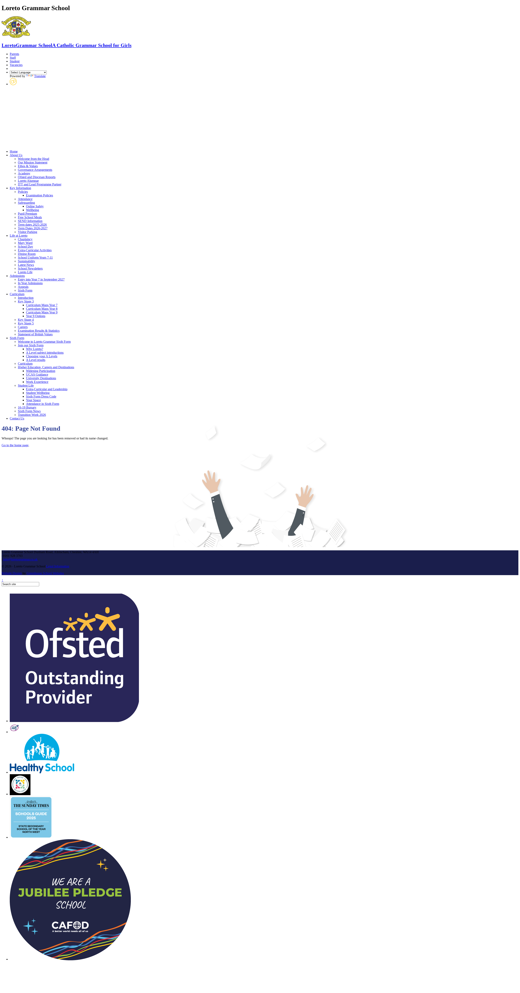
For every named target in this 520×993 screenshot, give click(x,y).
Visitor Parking (27, 232)
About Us (16, 155)
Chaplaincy (25, 239)
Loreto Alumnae (28, 180)
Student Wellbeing (38, 393)
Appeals (23, 286)
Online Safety (35, 206)
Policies (23, 191)
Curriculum (17, 294)
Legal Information (57, 566)
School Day (25, 246)
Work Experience (37, 382)
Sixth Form (25, 290)
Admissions (17, 276)
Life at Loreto (18, 235)
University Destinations (41, 378)
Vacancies (16, 65)
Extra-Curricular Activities (35, 250)
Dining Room (27, 254)
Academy (24, 173)
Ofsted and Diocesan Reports (36, 177)
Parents (14, 54)
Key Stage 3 (26, 301)
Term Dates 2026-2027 (33, 228)
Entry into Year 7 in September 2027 (41, 279)
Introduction (26, 297)
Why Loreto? (34, 349)
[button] (13, 84)
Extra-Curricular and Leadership (46, 389)
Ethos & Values (28, 166)
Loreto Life (25, 272)
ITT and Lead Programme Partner (39, 184)
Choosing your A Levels (41, 356)
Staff (13, 57)
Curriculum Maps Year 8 (41, 308)
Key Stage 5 (26, 323)
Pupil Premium (27, 213)
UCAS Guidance (37, 374)
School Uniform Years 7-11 (35, 257)
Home (14, 151)
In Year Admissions (30, 283)
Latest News (26, 265)
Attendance (25, 199)
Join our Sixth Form (30, 345)
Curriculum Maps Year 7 (41, 305)
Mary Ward (25, 243)
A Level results (35, 360)
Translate (40, 76)
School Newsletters (30, 268)
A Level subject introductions (45, 352)
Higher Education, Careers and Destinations (46, 367)
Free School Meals (30, 217)
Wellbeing (32, 210)
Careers (23, 327)
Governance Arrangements (35, 169)
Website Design (12, 573)
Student (15, 61)
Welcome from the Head (33, 158)
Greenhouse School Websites (45, 573)
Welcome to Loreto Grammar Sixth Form (44, 341)
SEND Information (30, 221)
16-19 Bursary (27, 407)
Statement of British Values (35, 334)
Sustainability (26, 261)
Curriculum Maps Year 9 (41, 312)
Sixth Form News (29, 411)
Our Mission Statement (32, 162)
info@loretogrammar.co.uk (20, 559)
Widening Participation (40, 371)
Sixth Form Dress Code (41, 396)
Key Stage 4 (26, 319)
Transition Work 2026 (32, 414)
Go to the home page (15, 445)
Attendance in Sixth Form (42, 403)
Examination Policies (39, 195)
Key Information (20, 188)
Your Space (33, 400)
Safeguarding (26, 202)
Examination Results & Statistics (39, 330)
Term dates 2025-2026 (32, 224)
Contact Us (17, 418)
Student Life (26, 385)
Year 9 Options (35, 316)
